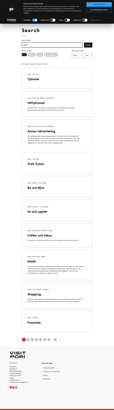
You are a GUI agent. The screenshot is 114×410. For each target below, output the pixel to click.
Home (29, 74)
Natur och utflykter (39, 98)
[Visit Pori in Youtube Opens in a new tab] (16, 387)
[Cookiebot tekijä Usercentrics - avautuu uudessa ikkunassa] (11, 20)
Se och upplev (37, 211)
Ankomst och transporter (51, 371)
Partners (35, 183)
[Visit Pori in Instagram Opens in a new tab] (13, 387)
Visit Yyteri (36, 164)
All (25, 54)
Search (88, 45)
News (39, 54)
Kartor (45, 375)
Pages (32, 54)
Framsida (34, 322)
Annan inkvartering (41, 131)
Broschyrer (46, 379)
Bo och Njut (36, 188)
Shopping (34, 294)
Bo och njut (36, 126)
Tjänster (33, 79)
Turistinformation (49, 368)
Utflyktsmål (36, 103)
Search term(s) (26, 40)
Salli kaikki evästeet (99, 4)
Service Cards (51, 54)
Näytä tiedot (94, 20)
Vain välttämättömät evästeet (99, 9)
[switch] (52, 20)
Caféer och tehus (40, 235)
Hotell (32, 261)
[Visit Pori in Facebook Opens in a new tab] (11, 387)
